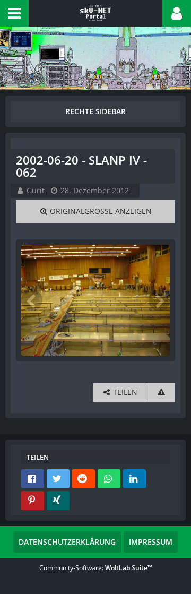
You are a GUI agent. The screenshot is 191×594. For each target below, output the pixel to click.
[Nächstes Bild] (159, 300)
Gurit (36, 190)
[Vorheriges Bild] (31, 300)
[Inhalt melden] (161, 392)
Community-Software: (95, 567)
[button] (14, 13)
